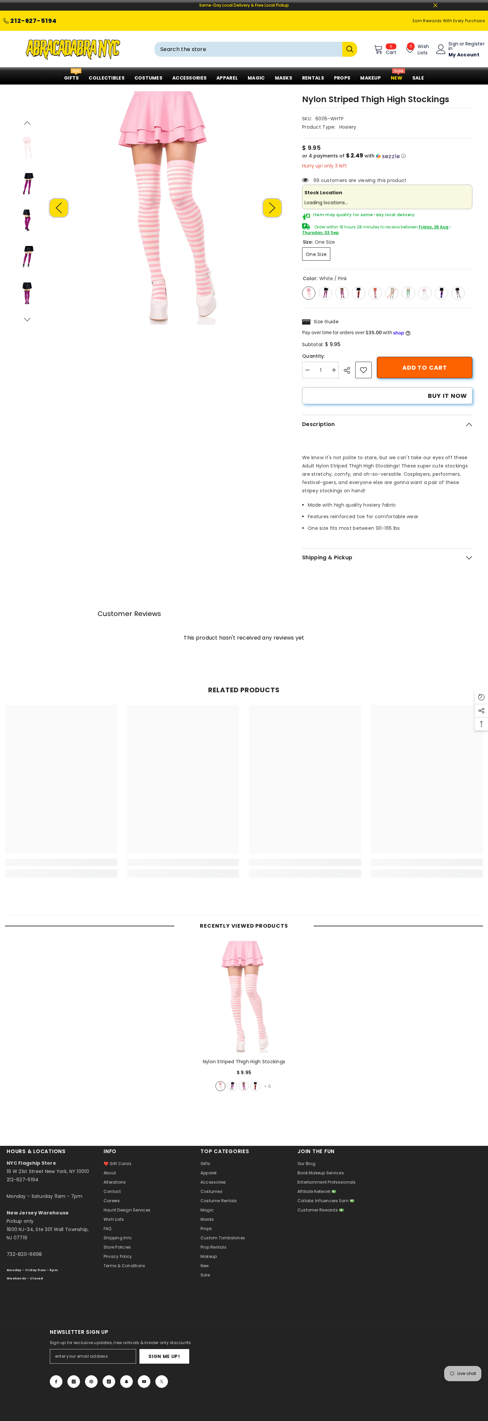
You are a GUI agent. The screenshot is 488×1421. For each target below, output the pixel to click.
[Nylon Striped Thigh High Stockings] (244, 997)
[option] (166, 208)
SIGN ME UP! (164, 1356)
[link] (363, 370)
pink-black (232, 1086)
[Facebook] (56, 1381)
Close (435, 5)
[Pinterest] (91, 1381)
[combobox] (248, 49)
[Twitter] (161, 1381)
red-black (255, 1086)
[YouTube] (144, 1381)
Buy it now (447, 396)
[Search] (255, 49)
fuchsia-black (244, 1086)
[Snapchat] (126, 1381)
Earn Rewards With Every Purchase (449, 21)
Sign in (453, 46)
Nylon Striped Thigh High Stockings (244, 1061)
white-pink (220, 1086)
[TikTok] (109, 1381)
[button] (59, 208)
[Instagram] (73, 1381)
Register (475, 44)
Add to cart (424, 367)
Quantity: (313, 356)
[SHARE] (349, 370)
